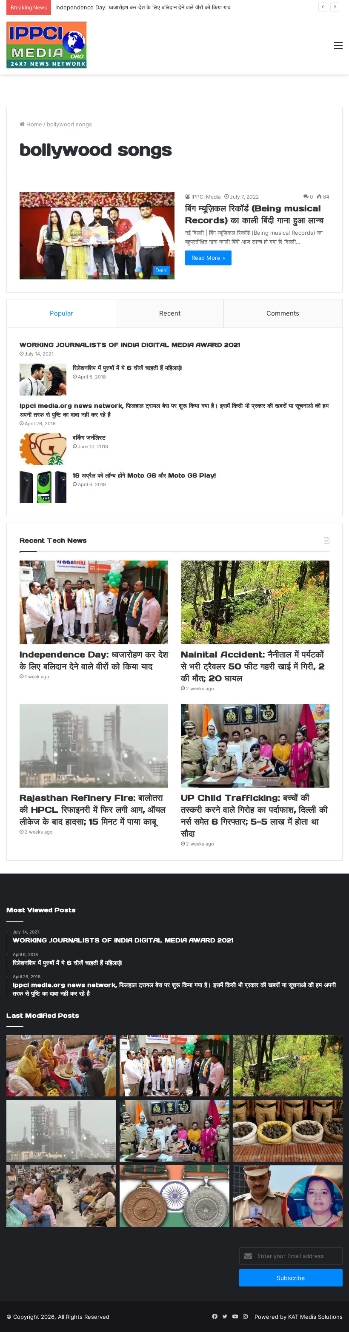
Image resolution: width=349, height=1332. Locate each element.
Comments (282, 313)
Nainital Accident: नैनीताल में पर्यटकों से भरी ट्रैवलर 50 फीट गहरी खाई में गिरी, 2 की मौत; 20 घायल (253, 666)
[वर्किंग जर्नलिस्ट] (43, 449)
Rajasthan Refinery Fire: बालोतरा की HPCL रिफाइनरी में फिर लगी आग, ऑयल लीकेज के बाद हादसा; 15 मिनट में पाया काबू (93, 809)
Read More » (208, 257)
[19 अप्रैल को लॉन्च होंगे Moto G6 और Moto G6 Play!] (43, 487)
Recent (169, 313)
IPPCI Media (206, 197)
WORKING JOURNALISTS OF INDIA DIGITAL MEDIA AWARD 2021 (130, 345)
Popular (61, 313)
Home (33, 124)
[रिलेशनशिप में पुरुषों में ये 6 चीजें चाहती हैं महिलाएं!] (43, 380)
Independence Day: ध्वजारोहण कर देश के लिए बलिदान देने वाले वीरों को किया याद (143, 7)
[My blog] (46, 44)
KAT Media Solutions (315, 1316)
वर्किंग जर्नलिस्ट (89, 437)
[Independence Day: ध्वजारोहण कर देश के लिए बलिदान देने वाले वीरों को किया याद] (94, 602)
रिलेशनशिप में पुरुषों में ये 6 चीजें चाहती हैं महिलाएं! (127, 368)
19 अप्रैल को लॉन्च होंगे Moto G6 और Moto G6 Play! (144, 475)
